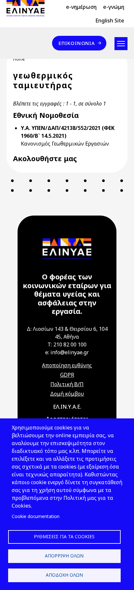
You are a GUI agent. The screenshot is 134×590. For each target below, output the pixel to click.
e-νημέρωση (81, 6)
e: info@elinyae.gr (67, 352)
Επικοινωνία (77, 43)
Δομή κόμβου (67, 393)
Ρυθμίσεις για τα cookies (64, 536)
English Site (109, 20)
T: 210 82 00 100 (67, 344)
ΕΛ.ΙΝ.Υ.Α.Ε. (67, 406)
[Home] (28, 8)
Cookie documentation (36, 516)
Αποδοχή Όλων (64, 575)
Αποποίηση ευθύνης (67, 365)
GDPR (67, 374)
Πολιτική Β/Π (67, 384)
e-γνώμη (113, 6)
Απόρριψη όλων (64, 556)
